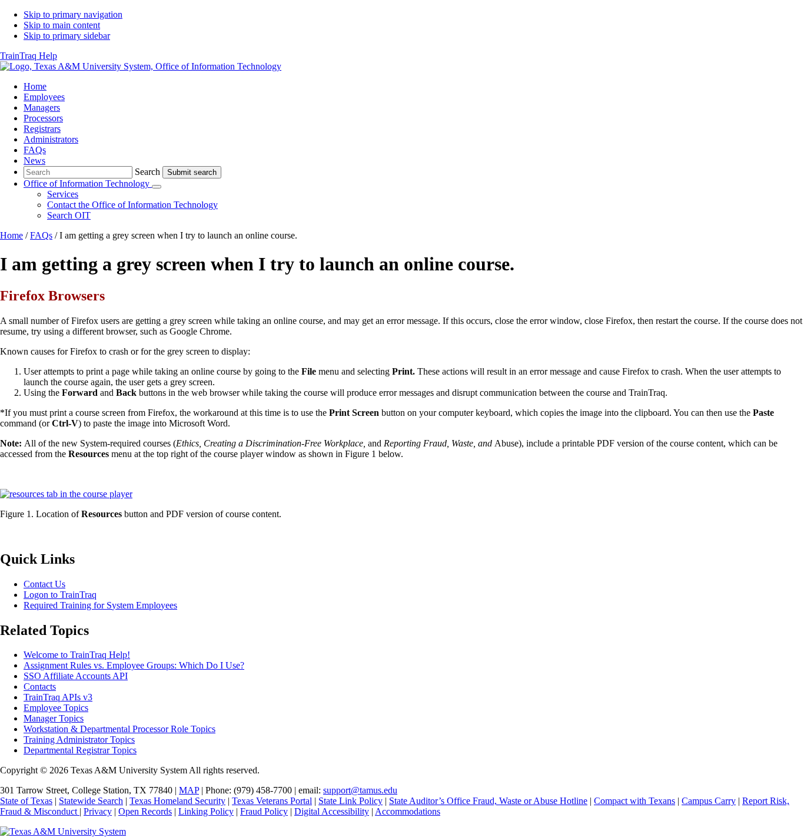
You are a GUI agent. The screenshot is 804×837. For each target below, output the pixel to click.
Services (62, 194)
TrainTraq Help (28, 56)
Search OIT (69, 215)
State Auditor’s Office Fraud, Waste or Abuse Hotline (488, 801)
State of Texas (26, 801)
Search (147, 172)
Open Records (145, 811)
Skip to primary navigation (73, 14)
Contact (132, 205)
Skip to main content (62, 25)
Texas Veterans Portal (272, 801)
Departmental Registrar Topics (80, 750)
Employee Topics (56, 708)
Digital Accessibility (331, 811)
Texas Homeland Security (177, 801)
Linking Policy (206, 811)
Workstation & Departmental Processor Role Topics (119, 729)
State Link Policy (350, 801)
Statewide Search (91, 801)
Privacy (98, 811)
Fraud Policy (264, 811)
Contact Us (44, 584)
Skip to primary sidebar (67, 36)
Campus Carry (709, 801)
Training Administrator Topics (79, 740)
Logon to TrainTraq (60, 595)
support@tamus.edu (360, 790)
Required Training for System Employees (100, 605)
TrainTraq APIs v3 (58, 697)
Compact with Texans (634, 801)
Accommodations (407, 811)
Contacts (40, 686)
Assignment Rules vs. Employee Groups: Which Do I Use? (134, 665)
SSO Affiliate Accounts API (76, 676)
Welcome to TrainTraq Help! (77, 655)
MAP (189, 790)
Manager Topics (54, 718)
